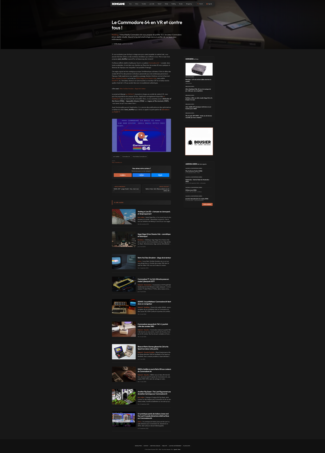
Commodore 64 (154, 63)
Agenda (175, 449)
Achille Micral (117, 44)
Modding (173, 4)
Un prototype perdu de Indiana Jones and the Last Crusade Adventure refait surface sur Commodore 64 (153, 416)
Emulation (144, 4)
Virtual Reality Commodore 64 (140, 156)
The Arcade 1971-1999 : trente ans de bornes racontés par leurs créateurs (199, 116)
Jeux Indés (152, 4)
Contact (146, 445)
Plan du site (186, 445)
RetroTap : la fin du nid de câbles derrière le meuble (198, 80)
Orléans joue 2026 (191, 190)
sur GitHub (129, 94)
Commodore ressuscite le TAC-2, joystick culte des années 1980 (153, 325)
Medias (166, 4)
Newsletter (138, 445)
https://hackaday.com (117, 162)
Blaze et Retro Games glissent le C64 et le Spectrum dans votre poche (153, 348)
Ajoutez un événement (175, 445)
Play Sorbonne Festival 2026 (194, 171)
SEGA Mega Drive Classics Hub (146, 78)
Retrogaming (189, 4)
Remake (181, 4)
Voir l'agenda (207, 204)
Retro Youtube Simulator (119, 78)
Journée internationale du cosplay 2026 (197, 199)
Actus (130, 4)
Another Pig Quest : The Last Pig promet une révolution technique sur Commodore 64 (154, 393)
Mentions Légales (155, 445)
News (179, 449)
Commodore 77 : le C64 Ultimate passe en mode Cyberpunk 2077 (153, 280)
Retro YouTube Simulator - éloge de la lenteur (132, 89)
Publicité (164, 445)
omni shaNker (116, 156)
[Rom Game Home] (118, 4)
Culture (136, 4)
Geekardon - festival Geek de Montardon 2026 (197, 180)
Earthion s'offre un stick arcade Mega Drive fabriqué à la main (199, 99)
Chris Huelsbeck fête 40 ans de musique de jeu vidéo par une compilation (198, 90)
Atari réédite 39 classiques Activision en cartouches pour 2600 (198, 108)
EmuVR (114, 81)
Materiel (159, 4)
